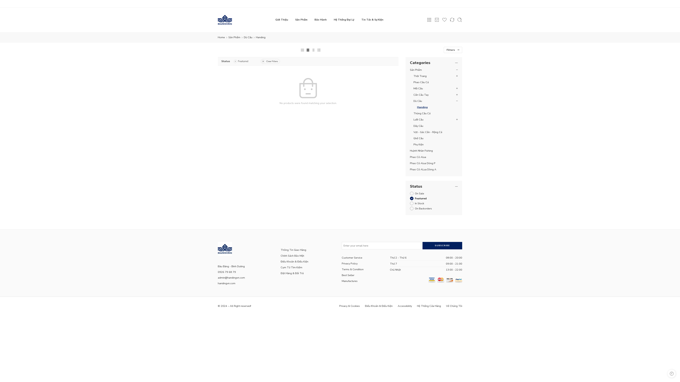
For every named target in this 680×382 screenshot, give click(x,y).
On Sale (419, 193)
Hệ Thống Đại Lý (344, 19)
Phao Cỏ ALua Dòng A (423, 169)
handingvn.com (226, 283)
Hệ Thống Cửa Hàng (429, 306)
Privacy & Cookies (349, 306)
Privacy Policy (350, 263)
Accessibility (405, 306)
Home (221, 37)
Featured (243, 61)
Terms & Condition (353, 269)
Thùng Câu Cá (421, 113)
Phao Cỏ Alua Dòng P (422, 163)
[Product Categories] (429, 19)
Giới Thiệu (281, 19)
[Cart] (436, 19)
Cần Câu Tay (421, 95)
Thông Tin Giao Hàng (293, 250)
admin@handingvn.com (231, 277)
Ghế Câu (418, 138)
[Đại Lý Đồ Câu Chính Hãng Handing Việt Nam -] (225, 20)
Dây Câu (418, 126)
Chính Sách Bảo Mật (292, 255)
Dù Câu (248, 37)
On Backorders (423, 208)
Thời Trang (420, 76)
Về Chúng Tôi (454, 306)
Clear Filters (272, 61)
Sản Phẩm (301, 19)
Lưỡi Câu (418, 119)
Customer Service (352, 257)
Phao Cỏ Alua (418, 157)
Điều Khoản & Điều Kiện (294, 261)
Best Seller (348, 275)
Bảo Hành (320, 19)
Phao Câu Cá (421, 82)
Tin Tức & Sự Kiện (372, 19)
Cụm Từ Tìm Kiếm (291, 267)
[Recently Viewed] (672, 374)
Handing (422, 107)
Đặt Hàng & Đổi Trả (292, 273)
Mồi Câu (418, 88)
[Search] (459, 19)
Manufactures (350, 281)
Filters (451, 50)
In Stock (419, 203)
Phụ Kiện (418, 144)
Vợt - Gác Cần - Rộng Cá (427, 132)
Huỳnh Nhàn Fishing (421, 150)
